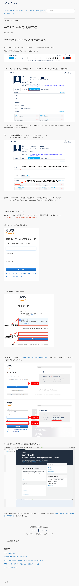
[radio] (34, 530)
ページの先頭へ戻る (10, 541)
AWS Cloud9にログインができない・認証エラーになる (21, 564)
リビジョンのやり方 (10, 567)
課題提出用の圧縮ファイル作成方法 (15, 557)
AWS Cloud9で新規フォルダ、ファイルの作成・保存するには (24, 560)
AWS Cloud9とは (9, 553)
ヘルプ (6, 11)
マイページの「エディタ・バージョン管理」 (34, 357)
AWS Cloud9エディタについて (18, 11)
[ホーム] (11, 4)
